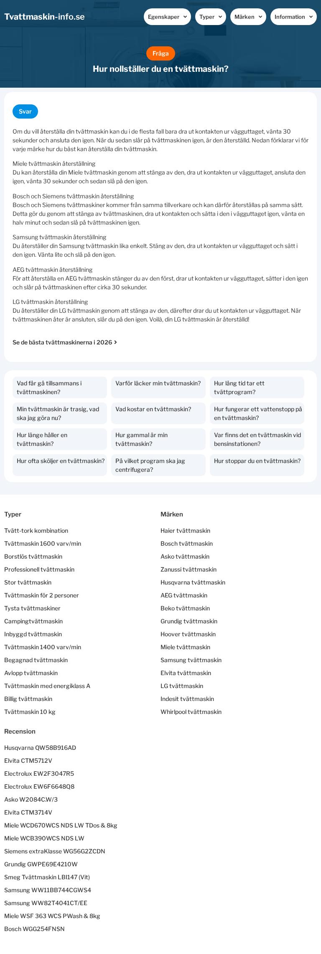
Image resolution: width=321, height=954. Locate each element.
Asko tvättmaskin (184, 556)
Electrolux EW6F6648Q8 (39, 786)
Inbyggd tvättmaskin (33, 634)
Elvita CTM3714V (28, 812)
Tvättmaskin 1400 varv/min (42, 646)
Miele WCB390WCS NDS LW (44, 838)
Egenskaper (163, 16)
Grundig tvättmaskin (188, 621)
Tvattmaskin (44, 17)
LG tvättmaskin (181, 685)
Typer (206, 16)
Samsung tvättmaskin (191, 659)
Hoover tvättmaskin (188, 634)
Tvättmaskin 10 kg (30, 711)
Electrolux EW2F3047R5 (39, 773)
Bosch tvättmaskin (186, 543)
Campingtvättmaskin (33, 621)
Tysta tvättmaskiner (32, 608)
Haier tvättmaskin (185, 530)
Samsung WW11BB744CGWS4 (47, 889)
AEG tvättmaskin (183, 595)
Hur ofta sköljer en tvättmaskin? (60, 460)
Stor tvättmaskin (27, 582)
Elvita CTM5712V (28, 760)
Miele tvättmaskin (185, 646)
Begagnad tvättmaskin (36, 659)
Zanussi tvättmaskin (188, 569)
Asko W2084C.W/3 (31, 799)
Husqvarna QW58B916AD (40, 747)
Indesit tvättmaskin (187, 698)
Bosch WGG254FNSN (34, 928)
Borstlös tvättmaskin (33, 556)
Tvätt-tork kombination (36, 530)
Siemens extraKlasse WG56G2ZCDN (54, 851)
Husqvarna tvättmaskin (192, 582)
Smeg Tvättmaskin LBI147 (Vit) (47, 877)
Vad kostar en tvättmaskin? (153, 408)
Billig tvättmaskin (28, 698)
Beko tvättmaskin (185, 608)
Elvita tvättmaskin (185, 672)
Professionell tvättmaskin (39, 569)
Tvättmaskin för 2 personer (41, 595)
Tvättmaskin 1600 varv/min (42, 543)
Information (290, 16)
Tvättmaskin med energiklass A (47, 685)
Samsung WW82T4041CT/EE (45, 902)
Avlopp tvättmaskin (31, 672)
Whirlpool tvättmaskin (191, 711)
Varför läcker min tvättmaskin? (158, 383)
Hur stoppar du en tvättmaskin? (257, 460)
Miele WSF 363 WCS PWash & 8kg (52, 915)
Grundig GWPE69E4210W (41, 864)
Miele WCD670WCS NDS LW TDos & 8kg (60, 825)
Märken (244, 16)
